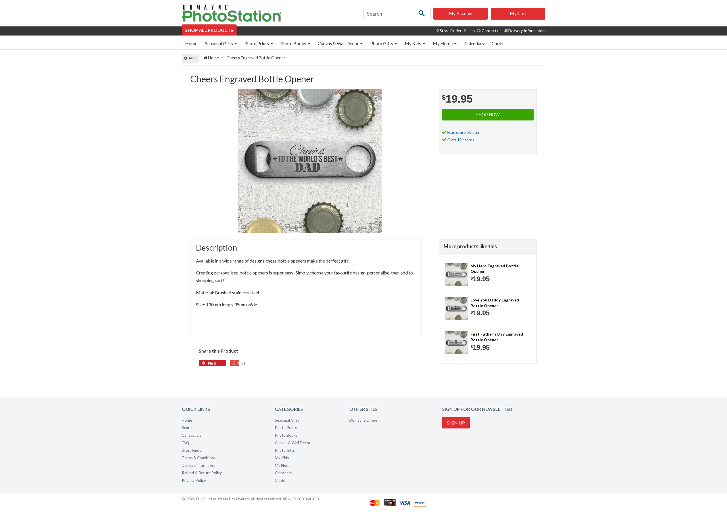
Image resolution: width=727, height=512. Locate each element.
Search (187, 427)
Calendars (474, 43)
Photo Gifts (382, 43)
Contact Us (191, 435)
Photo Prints (257, 43)
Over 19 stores (460, 139)
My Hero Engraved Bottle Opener (495, 268)
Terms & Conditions (199, 457)
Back (192, 58)
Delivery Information (526, 30)
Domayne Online (363, 420)
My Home (443, 43)
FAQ (185, 442)
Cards (497, 43)
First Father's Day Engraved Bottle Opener (497, 337)
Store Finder (192, 450)
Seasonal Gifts (219, 43)
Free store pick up (463, 132)
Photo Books (294, 43)
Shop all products (209, 30)
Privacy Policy (194, 480)
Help (470, 30)
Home (191, 43)
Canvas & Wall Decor (339, 43)
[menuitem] (449, 30)
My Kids (413, 43)
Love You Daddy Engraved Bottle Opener (495, 302)
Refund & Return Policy (202, 473)
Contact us (491, 30)
